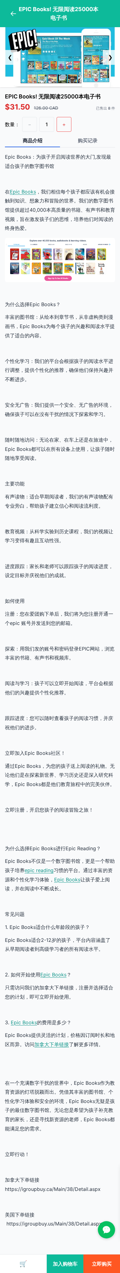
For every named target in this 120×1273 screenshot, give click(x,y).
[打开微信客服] (106, 1229)
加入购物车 (65, 1264)
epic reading (39, 870)
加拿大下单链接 (51, 1044)
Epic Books (23, 192)
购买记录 (88, 140)
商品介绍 (32, 140)
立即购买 (102, 1264)
